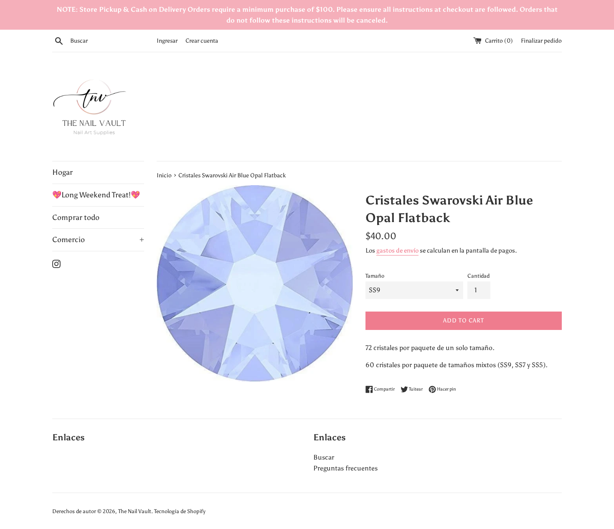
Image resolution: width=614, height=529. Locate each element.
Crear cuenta (201, 40)
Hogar (62, 172)
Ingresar (167, 40)
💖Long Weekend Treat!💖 (96, 194)
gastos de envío (397, 250)
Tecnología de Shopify (180, 511)
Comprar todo (75, 217)
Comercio (98, 239)
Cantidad (478, 276)
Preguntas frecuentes (345, 468)
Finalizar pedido (541, 40)
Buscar (323, 457)
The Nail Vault (134, 511)
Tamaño (374, 276)
